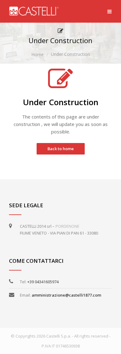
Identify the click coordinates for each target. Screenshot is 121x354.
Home (37, 54)
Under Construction (70, 54)
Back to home (60, 148)
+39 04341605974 (43, 282)
